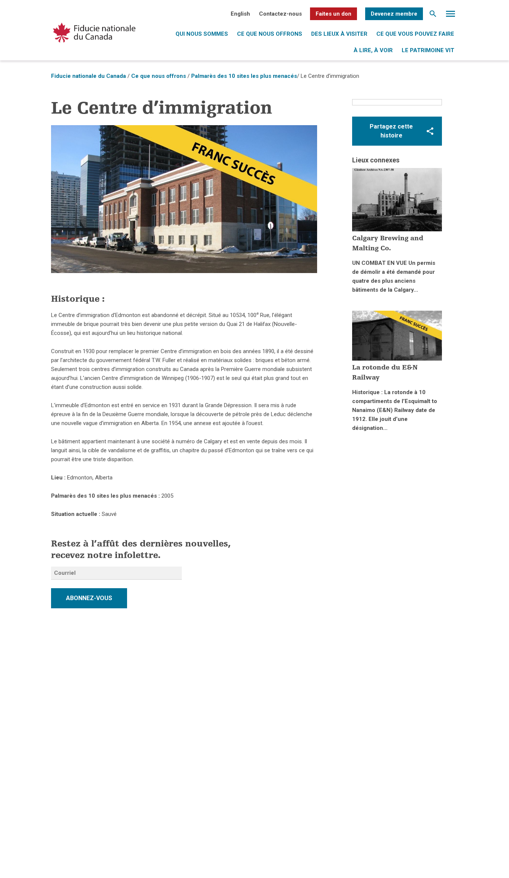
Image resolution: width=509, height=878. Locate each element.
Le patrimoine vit (428, 50)
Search (433, 15)
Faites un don (333, 13)
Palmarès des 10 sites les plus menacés (244, 76)
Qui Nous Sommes (202, 34)
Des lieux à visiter (339, 34)
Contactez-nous (280, 13)
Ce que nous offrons (269, 34)
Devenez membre (394, 13)
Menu (450, 15)
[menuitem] (240, 13)
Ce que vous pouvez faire (415, 34)
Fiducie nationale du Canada (88, 76)
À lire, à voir (373, 50)
